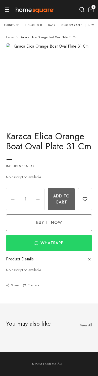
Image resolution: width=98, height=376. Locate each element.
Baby (51, 25)
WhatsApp (51, 243)
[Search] (82, 10)
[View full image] (49, 81)
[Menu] (7, 10)
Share (15, 285)
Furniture (11, 25)
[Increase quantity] (37, 199)
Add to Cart (61, 199)
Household (33, 25)
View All (86, 325)
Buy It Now (49, 222)
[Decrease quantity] (12, 199)
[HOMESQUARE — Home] (34, 9)
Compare (33, 285)
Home (10, 37)
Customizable (71, 25)
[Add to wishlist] (85, 199)
